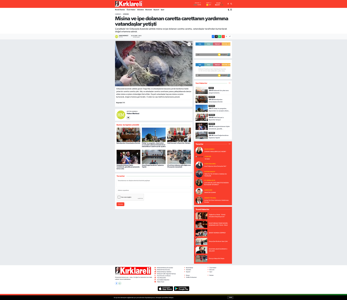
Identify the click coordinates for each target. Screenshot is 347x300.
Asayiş (211, 88)
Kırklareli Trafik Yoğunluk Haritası (166, 273)
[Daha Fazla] (223, 36)
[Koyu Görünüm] (228, 10)
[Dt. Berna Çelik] (199, 182)
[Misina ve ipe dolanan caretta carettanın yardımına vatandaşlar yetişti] (153, 63)
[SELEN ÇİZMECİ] (199, 150)
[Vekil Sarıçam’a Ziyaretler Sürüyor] (179, 135)
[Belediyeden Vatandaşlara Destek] (128, 135)
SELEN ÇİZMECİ (209, 149)
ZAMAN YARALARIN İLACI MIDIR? (215, 151)
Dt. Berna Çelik (209, 180)
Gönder (120, 204)
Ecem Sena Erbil (210, 163)
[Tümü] (229, 83)
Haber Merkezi (133, 113)
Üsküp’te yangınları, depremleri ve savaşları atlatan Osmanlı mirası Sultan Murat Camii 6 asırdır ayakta (154, 144)
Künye (188, 275)
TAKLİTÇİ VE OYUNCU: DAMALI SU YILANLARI (215, 175)
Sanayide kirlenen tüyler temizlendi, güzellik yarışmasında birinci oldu (128, 166)
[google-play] (182, 288)
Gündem (140, 10)
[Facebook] (116, 283)
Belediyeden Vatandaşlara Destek (128, 143)
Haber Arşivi (160, 281)
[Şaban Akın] (199, 191)
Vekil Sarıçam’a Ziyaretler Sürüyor (178, 143)
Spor (162, 10)
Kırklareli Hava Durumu (163, 269)
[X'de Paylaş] (216, 36)
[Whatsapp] (119, 283)
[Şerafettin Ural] (199, 200)
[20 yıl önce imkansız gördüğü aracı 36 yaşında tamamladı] (179, 157)
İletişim (211, 275)
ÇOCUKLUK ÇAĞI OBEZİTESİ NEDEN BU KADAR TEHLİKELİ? (216, 183)
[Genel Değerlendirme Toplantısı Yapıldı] (154, 157)
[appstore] (165, 288)
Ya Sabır (207, 159)
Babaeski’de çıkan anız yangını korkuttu (219, 92)
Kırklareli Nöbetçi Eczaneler (165, 267)
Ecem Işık (208, 156)
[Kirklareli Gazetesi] (129, 3)
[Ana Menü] (230, 10)
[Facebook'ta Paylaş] (213, 36)
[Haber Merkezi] (121, 115)
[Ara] (231, 4)
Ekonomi (148, 10)
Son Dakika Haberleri (163, 279)
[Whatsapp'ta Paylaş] (219, 36)
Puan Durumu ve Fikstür (164, 275)
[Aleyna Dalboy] (199, 174)
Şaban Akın (208, 190)
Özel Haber (131, 10)
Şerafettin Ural (210, 198)
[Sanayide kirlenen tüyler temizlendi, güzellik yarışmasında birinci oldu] (128, 157)
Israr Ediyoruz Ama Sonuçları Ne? (215, 166)
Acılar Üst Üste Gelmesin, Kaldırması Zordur (216, 201)
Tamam (230, 297)
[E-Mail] (128, 117)
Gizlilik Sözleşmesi (191, 277)
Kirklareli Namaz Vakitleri (164, 271)
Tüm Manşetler (161, 277)
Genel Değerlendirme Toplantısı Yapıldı (219, 137)
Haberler (118, 14)
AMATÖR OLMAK (210, 192)
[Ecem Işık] (199, 156)
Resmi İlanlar (120, 10)
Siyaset (156, 10)
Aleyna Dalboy (209, 171)
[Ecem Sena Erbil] (199, 165)
